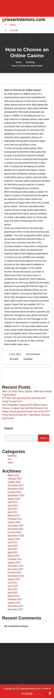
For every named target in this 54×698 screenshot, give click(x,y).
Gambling (30, 62)
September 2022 (16, 576)
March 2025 (13, 475)
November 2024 (15, 488)
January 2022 (14, 602)
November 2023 (15, 529)
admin (16, 359)
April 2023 (12, 552)
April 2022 (12, 592)
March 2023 (13, 555)
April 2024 (12, 512)
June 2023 (13, 545)
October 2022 (14, 572)
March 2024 (13, 515)
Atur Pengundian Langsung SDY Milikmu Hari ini (24, 404)
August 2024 (14, 498)
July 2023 (12, 542)
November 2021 (15, 609)
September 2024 (16, 495)
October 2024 (14, 492)
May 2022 (12, 589)
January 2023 (14, 562)
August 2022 (14, 579)
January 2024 (14, 522)
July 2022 (12, 582)
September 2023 (16, 535)
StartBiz (29, 693)
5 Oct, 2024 (15, 354)
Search (8, 428)
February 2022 (15, 599)
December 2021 (15, 606)
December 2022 (15, 565)
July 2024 (12, 502)
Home (18, 62)
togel (10, 462)
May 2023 (12, 549)
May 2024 (12, 509)
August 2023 (14, 539)
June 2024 (13, 505)
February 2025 (15, 478)
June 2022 (13, 586)
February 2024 (15, 519)
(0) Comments (33, 354)
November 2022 (15, 569)
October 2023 (14, 532)
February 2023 (15, 559)
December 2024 (15, 485)
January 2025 (14, 482)
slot (9, 459)
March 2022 (13, 596)
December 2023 (15, 525)
